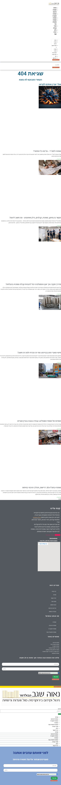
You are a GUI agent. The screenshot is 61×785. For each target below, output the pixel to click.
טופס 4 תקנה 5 (55, 646)
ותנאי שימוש (41, 673)
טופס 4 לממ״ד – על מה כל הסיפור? (47, 151)
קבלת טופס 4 (37, 517)
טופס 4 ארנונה (56, 642)
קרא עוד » (58, 159)
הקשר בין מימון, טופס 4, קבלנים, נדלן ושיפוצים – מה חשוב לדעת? (35, 217)
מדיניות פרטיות (47, 673)
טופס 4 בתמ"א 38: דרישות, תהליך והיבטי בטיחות (41, 487)
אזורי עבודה (54, 54)
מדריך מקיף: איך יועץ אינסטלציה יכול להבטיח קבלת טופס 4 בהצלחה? (33, 284)
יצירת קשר (55, 58)
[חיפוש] (59, 714)
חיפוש (59, 708)
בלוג (55, 30)
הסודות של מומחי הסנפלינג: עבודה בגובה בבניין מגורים (39, 420)
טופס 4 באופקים (55, 653)
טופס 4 (55, 18)
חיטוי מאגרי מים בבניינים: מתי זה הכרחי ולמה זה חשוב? (39, 352)
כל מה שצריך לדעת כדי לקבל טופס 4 (51, 651)
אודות (55, 8)
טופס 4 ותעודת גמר (55, 22)
